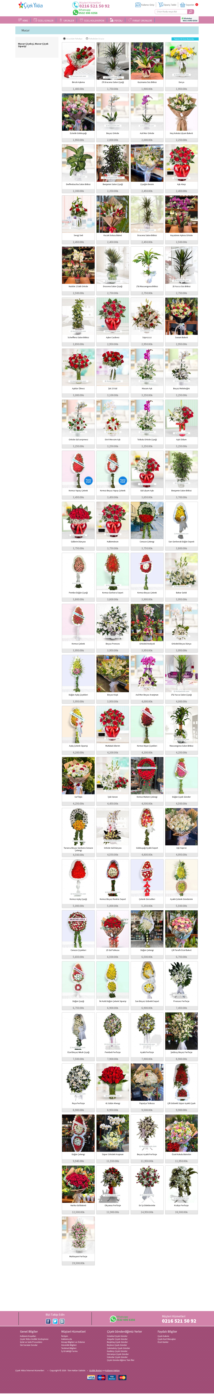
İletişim (64, 1336)
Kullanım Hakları (112, 1370)
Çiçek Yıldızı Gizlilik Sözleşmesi (34, 1339)
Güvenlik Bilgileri (69, 1345)
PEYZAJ (118, 20)
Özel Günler (163, 1342)
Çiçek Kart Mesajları (167, 1339)
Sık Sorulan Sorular (29, 1345)
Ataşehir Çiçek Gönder (117, 1339)
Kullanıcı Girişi (147, 4)
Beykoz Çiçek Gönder (117, 1345)
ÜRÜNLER (68, 20)
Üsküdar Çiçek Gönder (117, 1357)
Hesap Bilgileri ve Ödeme (73, 1342)
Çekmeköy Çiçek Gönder (118, 1348)
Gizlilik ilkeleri (95, 1370)
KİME (25, 20)
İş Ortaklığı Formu (69, 1351)
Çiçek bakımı (163, 1336)
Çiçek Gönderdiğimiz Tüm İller (120, 1360)
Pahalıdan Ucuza (96, 38)
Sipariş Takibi (170, 4)
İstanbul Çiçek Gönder (117, 1336)
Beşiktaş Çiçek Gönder (117, 1342)
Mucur (25, 30)
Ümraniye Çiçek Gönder (118, 1354)
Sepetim (190, 4)
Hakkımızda (66, 1339)
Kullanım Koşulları (28, 1336)
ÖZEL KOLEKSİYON (93, 20)
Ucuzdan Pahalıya (74, 38)
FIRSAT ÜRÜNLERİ (142, 20)
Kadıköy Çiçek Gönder (117, 1351)
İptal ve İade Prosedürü (31, 1342)
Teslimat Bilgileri (68, 1348)
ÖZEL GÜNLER (45, 20)
